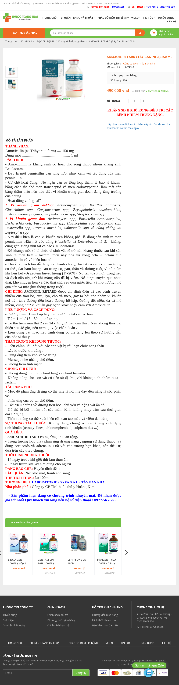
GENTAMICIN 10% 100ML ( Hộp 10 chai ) (46, 563)
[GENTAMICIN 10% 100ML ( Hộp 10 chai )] (48, 544)
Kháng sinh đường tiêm (71, 41)
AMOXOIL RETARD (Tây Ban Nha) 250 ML (113, 41)
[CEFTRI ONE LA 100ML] (78, 544)
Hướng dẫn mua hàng (105, 615)
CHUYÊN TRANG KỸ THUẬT (77, 17)
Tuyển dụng (10, 615)
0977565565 (157, 626)
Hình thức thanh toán (104, 620)
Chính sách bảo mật (58, 625)
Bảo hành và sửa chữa (105, 625)
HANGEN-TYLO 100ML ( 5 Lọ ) (106, 561)
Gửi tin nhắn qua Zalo (149, 665)
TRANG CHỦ (49, 17)
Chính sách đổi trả (57, 615)
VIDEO (135, 17)
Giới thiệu (8, 620)
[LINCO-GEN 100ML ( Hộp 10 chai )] (19, 544)
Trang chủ (11, 41)
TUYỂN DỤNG (165, 17)
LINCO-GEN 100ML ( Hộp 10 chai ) (18, 563)
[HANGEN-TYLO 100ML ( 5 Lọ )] (108, 544)
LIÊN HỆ (171, 21)
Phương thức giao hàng (61, 620)
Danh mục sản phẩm (25, 32)
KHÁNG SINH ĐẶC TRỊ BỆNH (37, 41)
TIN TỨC (148, 17)
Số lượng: (114, 101)
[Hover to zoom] (61, 82)
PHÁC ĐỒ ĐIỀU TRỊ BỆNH (112, 17)
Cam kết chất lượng (14, 625)
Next (126, 552)
